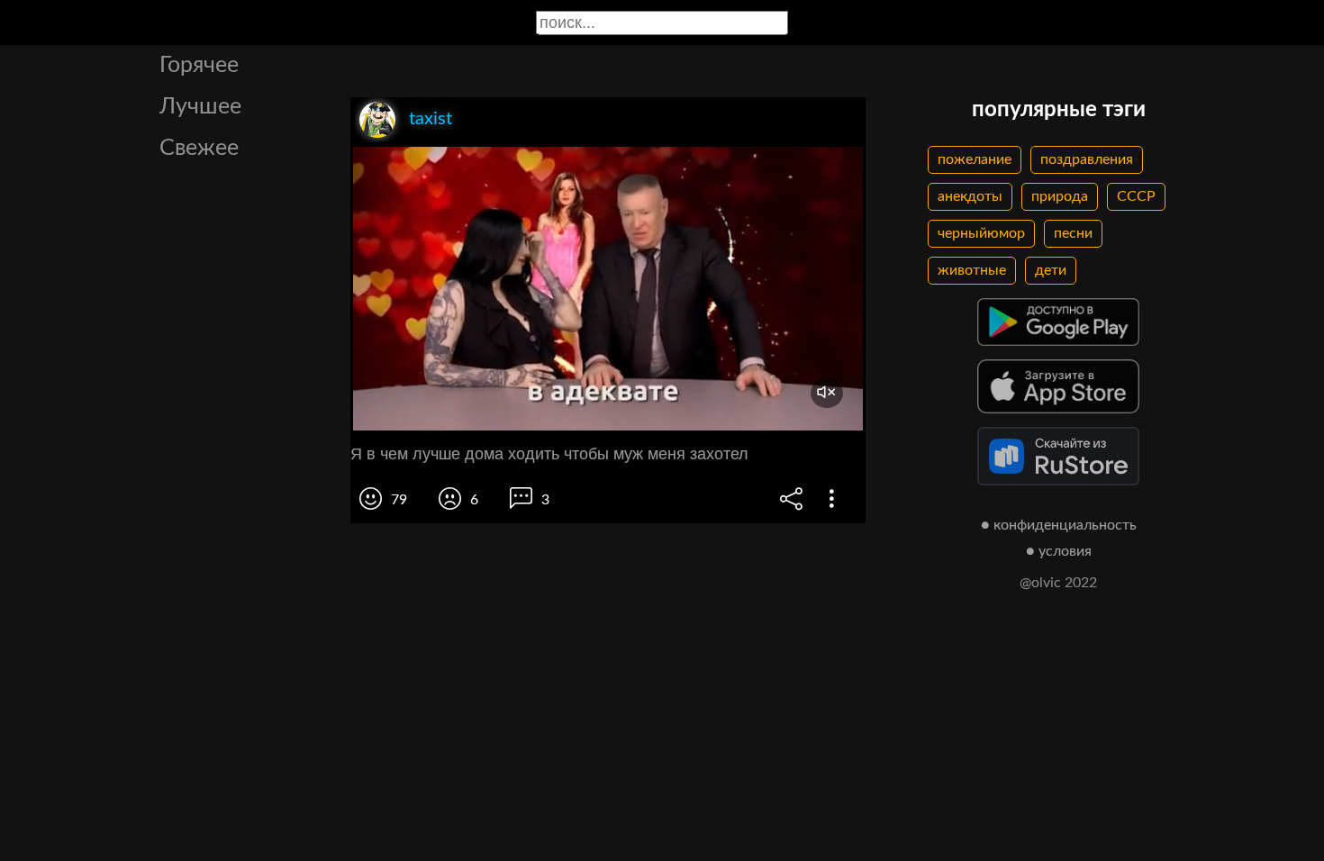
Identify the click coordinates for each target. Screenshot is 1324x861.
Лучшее (200, 106)
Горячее (199, 65)
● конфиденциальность (1059, 525)
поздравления (1086, 159)
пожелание (974, 159)
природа (1059, 196)
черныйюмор (981, 233)
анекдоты (970, 196)
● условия (1059, 551)
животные (972, 270)
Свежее (199, 148)
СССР (1136, 196)
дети (1050, 270)
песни (1073, 233)
